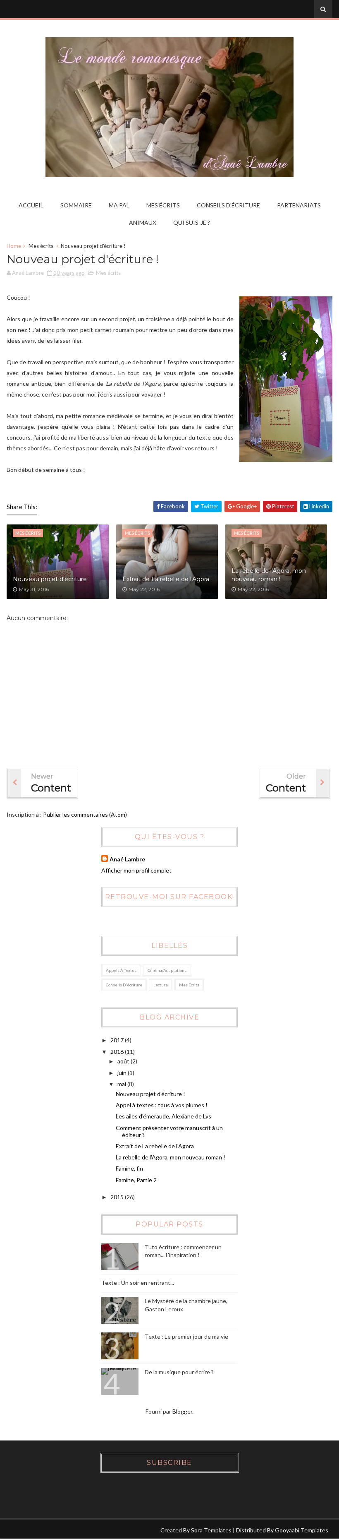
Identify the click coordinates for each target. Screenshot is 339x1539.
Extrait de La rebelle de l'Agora (165, 579)
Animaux (142, 222)
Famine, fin (129, 1168)
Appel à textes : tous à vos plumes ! (162, 1105)
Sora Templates (211, 1530)
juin (122, 1072)
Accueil (31, 205)
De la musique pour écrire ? (179, 1371)
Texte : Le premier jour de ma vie (186, 1336)
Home (14, 246)
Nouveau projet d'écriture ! (51, 579)
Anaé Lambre (127, 859)
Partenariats (299, 205)
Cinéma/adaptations (167, 970)
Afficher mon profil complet (136, 870)
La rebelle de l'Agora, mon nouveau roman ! (269, 575)
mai (121, 1083)
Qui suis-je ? (191, 222)
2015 (117, 1196)
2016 (117, 1051)
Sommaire (76, 205)
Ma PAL (119, 205)
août (123, 1061)
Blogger (182, 1411)
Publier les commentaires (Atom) (85, 814)
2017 (117, 1040)
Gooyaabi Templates (301, 1530)
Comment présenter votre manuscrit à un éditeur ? (169, 1131)
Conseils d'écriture (228, 205)
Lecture (160, 984)
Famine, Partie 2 (136, 1179)
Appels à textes (121, 970)
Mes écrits (163, 205)
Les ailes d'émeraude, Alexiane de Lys (163, 1116)
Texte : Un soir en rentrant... (137, 1282)
